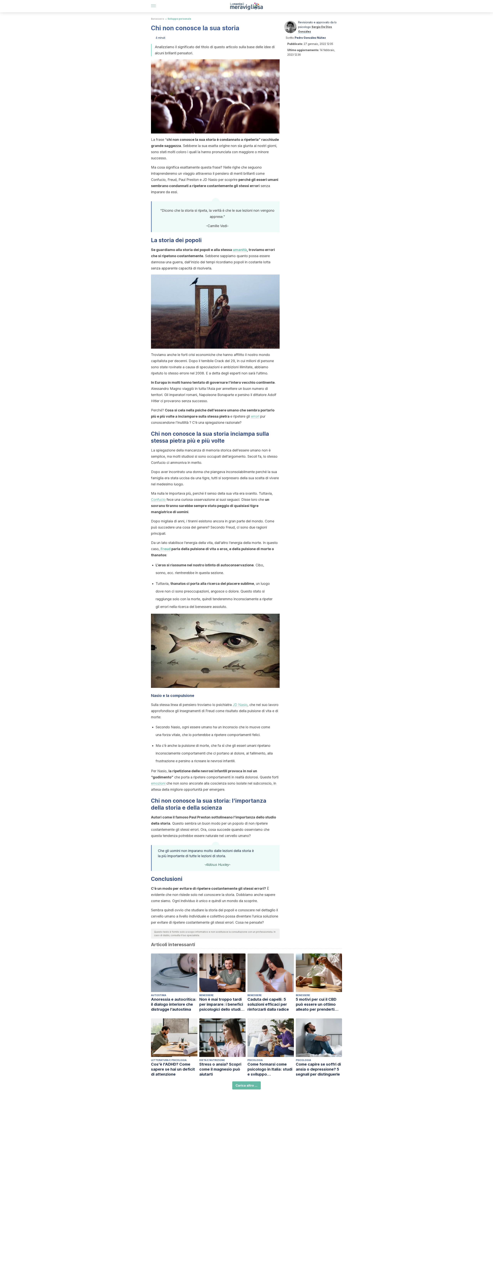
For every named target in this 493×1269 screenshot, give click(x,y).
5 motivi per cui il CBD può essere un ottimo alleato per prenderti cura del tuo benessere (317, 1004)
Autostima (158, 995)
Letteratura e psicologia (169, 1060)
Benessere (157, 18)
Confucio (158, 500)
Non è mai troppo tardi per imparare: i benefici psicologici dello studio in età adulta (221, 1004)
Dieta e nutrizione (212, 1060)
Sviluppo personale (179, 18)
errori (255, 416)
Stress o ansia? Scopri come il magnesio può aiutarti (220, 1069)
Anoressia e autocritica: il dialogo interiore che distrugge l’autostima (173, 1004)
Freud (166, 549)
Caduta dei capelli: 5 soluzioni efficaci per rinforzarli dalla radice (268, 1004)
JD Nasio (240, 705)
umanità (240, 250)
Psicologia (255, 1060)
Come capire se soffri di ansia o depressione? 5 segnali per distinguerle (318, 1069)
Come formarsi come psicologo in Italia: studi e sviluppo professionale (269, 1069)
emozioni (158, 783)
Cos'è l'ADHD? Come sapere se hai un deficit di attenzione (173, 1069)
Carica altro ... (246, 1085)
